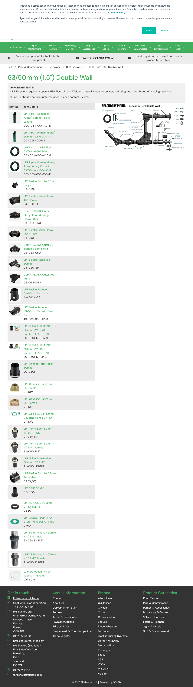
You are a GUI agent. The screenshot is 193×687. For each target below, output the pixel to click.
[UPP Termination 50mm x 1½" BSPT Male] (15, 432)
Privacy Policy (118, 12)
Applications (15, 47)
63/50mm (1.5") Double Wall (106, 67)
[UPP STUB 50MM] (15, 492)
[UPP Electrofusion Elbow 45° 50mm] (15, 200)
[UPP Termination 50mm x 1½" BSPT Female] (15, 447)
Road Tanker (178, 47)
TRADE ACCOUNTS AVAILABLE (98, 58)
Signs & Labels (106, 47)
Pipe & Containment (34, 47)
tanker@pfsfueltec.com (27, 674)
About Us (58, 603)
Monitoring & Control (70, 47)
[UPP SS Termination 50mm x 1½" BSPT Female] (15, 559)
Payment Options (63, 621)
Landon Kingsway (108, 640)
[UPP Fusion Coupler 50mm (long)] (15, 185)
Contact (58, 598)
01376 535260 (22, 636)
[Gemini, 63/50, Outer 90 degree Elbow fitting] (15, 248)
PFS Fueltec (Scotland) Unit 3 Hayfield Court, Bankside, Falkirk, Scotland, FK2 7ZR (27, 655)
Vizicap (102, 673)
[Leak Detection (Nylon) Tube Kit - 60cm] (15, 575)
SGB (100, 659)
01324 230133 (21, 670)
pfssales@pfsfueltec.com (28, 640)
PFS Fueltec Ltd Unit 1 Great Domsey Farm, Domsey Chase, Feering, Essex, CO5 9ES (29, 621)
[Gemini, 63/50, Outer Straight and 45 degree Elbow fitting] (15, 215)
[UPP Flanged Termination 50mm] (15, 370)
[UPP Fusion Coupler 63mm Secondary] (15, 477)
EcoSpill (102, 621)
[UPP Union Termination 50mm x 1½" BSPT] (15, 462)
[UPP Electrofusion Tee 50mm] (15, 263)
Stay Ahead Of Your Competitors (73, 631)
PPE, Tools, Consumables (140, 47)
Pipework (54, 67)
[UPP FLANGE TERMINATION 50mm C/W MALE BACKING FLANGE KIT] (15, 347)
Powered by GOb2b (110, 682)
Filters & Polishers (121, 47)
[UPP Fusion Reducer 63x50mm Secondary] (15, 295)
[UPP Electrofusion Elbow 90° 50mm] (15, 233)
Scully (101, 654)
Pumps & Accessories (89, 47)
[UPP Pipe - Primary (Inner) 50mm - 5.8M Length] (15, 136)
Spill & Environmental (161, 47)
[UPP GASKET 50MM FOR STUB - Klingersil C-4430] (15, 521)
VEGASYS (103, 669)
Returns (57, 612)
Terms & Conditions (65, 617)
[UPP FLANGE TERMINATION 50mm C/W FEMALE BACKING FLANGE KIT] (15, 328)
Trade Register (61, 636)
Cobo (101, 612)
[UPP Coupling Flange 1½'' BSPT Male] (15, 387)
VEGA (101, 664)
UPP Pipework (74, 67)
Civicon (102, 607)
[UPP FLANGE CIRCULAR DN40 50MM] (15, 506)
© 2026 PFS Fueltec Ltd (84, 682)
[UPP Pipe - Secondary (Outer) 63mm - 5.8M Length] (15, 117)
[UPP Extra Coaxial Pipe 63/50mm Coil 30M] (15, 151)
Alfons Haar (105, 598)
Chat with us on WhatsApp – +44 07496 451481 (30, 605)
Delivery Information (65, 607)
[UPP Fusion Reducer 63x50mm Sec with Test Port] (15, 310)
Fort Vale (103, 631)
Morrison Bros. (106, 645)
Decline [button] (165, 30)
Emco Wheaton (107, 626)
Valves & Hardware (52, 47)
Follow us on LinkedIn (26, 598)
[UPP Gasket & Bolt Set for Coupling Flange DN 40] (15, 414)
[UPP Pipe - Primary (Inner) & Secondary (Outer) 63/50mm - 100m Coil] (15, 166)
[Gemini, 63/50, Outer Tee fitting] (15, 278)
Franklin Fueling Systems (113, 636)
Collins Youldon (107, 617)
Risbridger (104, 650)
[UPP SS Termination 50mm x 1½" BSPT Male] (15, 540)
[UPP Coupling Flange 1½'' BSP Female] (15, 402)
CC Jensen (104, 603)
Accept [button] (149, 30)
